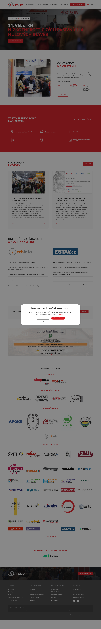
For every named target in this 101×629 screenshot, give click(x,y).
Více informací (62, 314)
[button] (50, 322)
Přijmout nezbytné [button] (43, 318)
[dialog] (50, 314)
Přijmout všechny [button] (58, 318)
